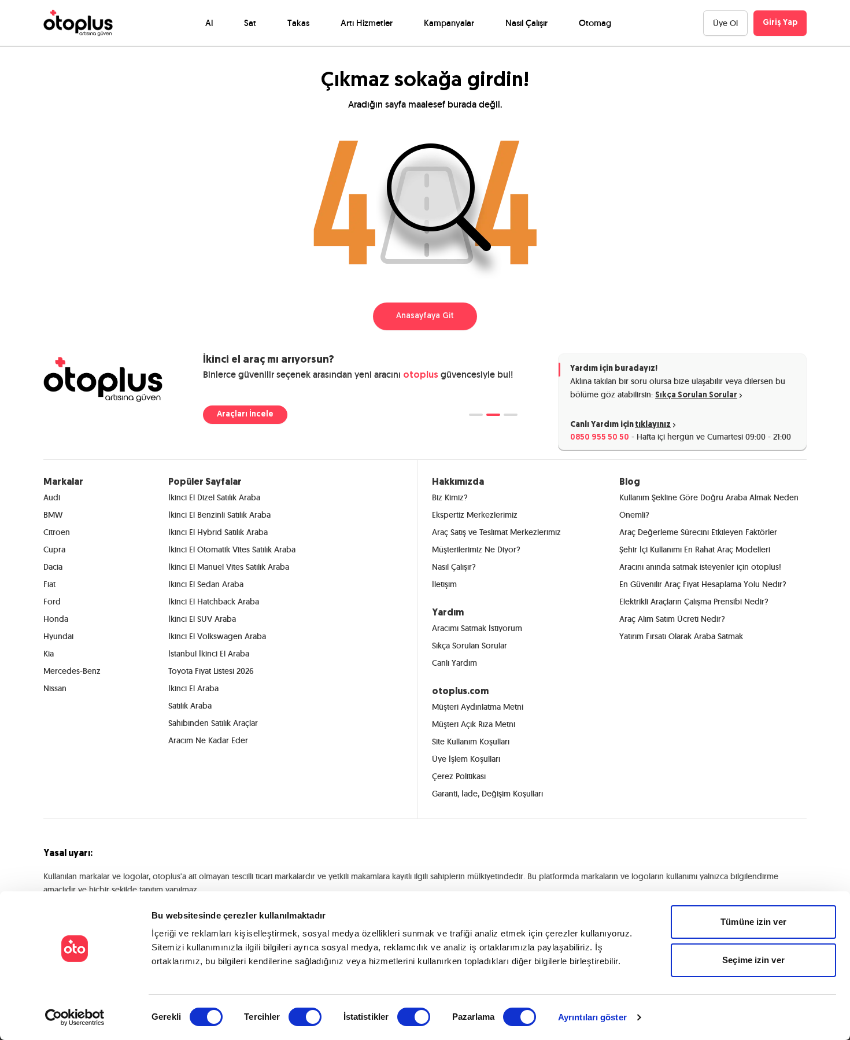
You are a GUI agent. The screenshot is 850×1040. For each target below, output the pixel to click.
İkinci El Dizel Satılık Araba (214, 497)
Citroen (56, 532)
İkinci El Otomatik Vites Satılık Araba (231, 549)
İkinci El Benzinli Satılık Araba (219, 515)
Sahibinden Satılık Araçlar (213, 723)
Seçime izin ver (753, 960)
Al (209, 22)
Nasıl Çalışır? (454, 567)
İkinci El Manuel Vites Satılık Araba (228, 567)
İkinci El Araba (193, 688)
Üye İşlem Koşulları (466, 759)
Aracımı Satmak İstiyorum (477, 628)
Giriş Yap (780, 23)
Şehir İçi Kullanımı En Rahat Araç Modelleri (694, 549)
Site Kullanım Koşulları (470, 741)
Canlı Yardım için (620, 425)
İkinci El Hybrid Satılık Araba (218, 532)
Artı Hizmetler (367, 22)
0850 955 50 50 (599, 437)
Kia (48, 653)
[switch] (305, 1017)
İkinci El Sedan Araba (205, 584)
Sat (250, 22)
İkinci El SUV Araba (202, 619)
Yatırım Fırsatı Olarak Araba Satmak (681, 636)
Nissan (54, 688)
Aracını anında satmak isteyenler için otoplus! (700, 567)
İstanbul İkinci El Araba (208, 653)
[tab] (476, 415)
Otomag (595, 22)
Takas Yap (236, 414)
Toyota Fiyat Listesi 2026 (211, 671)
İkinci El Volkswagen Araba (217, 636)
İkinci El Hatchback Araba (213, 601)
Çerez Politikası (459, 776)
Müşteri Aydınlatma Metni (477, 707)
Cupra (54, 549)
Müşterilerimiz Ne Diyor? (476, 549)
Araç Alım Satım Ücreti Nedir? (672, 619)
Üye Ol (725, 23)
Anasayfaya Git (425, 316)
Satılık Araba (190, 705)
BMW (52, 515)
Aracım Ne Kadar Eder (208, 740)
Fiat (49, 584)
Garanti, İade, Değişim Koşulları (487, 793)
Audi (51, 497)
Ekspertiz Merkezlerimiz (475, 515)
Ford (52, 601)
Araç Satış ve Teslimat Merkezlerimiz (496, 532)
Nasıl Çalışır (526, 22)
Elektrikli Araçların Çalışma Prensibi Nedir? (693, 601)
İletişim (444, 584)
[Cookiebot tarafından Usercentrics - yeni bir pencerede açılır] (74, 1017)
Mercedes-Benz (72, 671)
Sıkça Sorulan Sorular (696, 395)
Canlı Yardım (454, 663)
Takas (298, 22)
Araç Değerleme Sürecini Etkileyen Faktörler (698, 532)
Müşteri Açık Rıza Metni (473, 724)
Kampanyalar (449, 22)
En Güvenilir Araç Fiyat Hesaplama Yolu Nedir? (702, 584)
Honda (55, 619)
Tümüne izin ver (753, 922)
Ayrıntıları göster (592, 1017)
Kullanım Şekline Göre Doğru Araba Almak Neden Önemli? (709, 506)
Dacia (52, 567)
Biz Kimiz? (450, 497)
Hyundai (58, 636)
